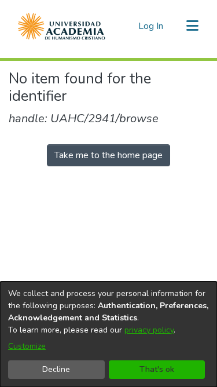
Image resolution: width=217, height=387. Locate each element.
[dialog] (108, 334)
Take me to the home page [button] (108, 155)
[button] (62, 26)
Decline (56, 369)
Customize (27, 346)
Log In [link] (151, 26)
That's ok (156, 369)
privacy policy (149, 329)
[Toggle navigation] (192, 26)
